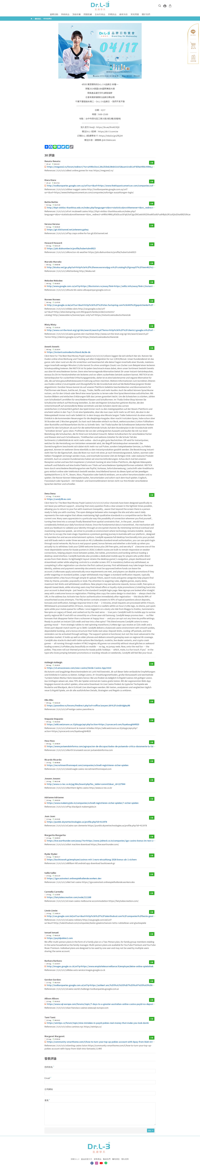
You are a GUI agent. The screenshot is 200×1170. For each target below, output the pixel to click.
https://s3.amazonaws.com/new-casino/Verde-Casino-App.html (79, 667)
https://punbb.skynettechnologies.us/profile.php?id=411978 (77, 821)
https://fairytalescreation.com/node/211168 (69, 897)
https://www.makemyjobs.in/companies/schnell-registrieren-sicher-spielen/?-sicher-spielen (93, 802)
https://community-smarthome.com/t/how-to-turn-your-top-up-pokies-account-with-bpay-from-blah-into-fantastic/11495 (101, 1041)
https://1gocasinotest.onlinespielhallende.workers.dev (74, 878)
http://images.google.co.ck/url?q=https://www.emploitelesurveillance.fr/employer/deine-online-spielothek (100, 966)
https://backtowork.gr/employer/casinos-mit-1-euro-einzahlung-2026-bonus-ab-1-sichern (92, 859)
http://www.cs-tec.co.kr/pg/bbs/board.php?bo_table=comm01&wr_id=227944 (86, 783)
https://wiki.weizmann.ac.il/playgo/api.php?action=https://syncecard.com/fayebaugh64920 (93, 724)
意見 (46, 1100)
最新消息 (38, 18)
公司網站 (48, 1089)
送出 (149, 1130)
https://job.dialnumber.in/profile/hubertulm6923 (71, 248)
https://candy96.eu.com (59, 498)
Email (47, 1078)
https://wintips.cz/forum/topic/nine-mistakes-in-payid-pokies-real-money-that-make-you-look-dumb (98, 1022)
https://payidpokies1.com (60, 937)
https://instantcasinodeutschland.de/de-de (68, 352)
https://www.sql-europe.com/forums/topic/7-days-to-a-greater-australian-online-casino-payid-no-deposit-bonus (101, 1003)
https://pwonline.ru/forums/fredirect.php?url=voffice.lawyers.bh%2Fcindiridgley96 (88, 705)
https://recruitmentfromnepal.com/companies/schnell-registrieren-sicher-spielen (87, 765)
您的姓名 (48, 1066)
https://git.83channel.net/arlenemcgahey (68, 229)
